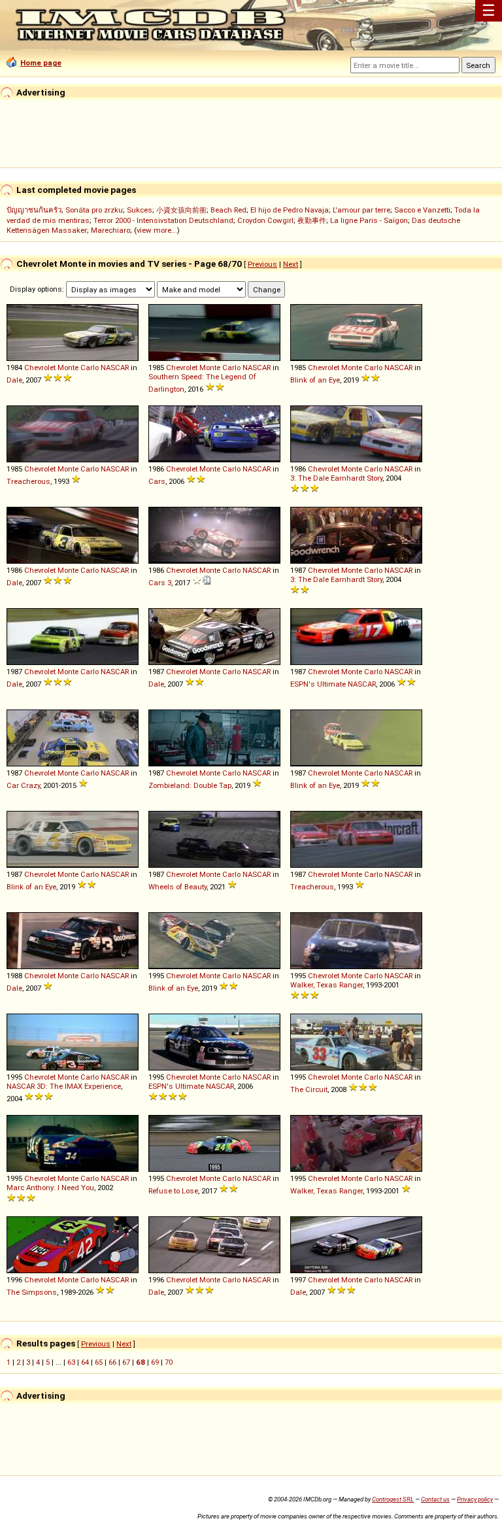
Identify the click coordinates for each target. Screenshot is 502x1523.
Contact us (435, 1499)
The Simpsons (32, 1292)
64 (85, 1362)
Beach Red (228, 209)
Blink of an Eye (315, 380)
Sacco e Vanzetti (422, 209)
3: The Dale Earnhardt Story (336, 478)
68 (140, 1362)
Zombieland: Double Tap (189, 785)
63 (71, 1362)
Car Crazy (23, 785)
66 (112, 1362)
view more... (157, 230)
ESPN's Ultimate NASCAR (333, 684)
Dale (14, 380)
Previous (262, 264)
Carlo (89, 367)
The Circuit (308, 1089)
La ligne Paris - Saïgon (369, 220)
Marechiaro (110, 230)
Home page (40, 62)
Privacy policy (475, 1499)
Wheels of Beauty (177, 886)
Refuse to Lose (173, 1190)
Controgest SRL (393, 1499)
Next (290, 264)
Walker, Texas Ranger (326, 984)
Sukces (139, 209)
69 (155, 1362)
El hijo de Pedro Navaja (289, 209)
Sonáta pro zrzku (94, 209)
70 (169, 1362)
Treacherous (28, 481)
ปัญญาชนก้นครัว (34, 209)
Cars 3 (159, 582)
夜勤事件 (311, 220)
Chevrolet (40, 367)
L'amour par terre (361, 209)
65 (99, 1362)
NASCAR (115, 367)
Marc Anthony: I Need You (50, 1187)
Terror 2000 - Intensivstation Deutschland (163, 220)
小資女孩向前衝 (181, 209)
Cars (156, 481)
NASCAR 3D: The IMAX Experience (64, 1086)
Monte (68, 367)
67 (126, 1362)
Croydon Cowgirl (265, 220)
